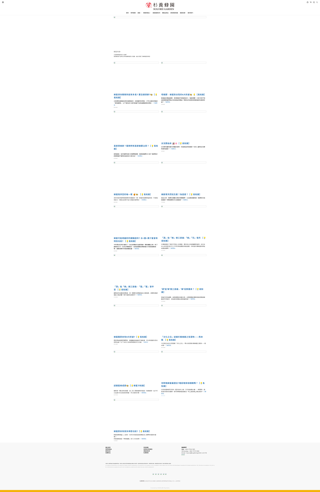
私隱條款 (146, 452)
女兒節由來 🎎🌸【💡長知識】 (175, 143)
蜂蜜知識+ (183, 13)
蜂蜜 (139, 13)
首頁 (127, 13)
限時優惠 (133, 13)
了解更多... (140, 156)
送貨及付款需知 (148, 449)
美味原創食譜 (174, 13)
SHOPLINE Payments (163, 487)
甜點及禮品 (165, 13)
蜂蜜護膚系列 (156, 13)
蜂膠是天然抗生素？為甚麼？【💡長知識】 (181, 194)
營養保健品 (146, 13)
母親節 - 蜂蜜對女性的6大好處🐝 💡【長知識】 (183, 94)
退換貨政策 (147, 451)
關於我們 (190, 13)
